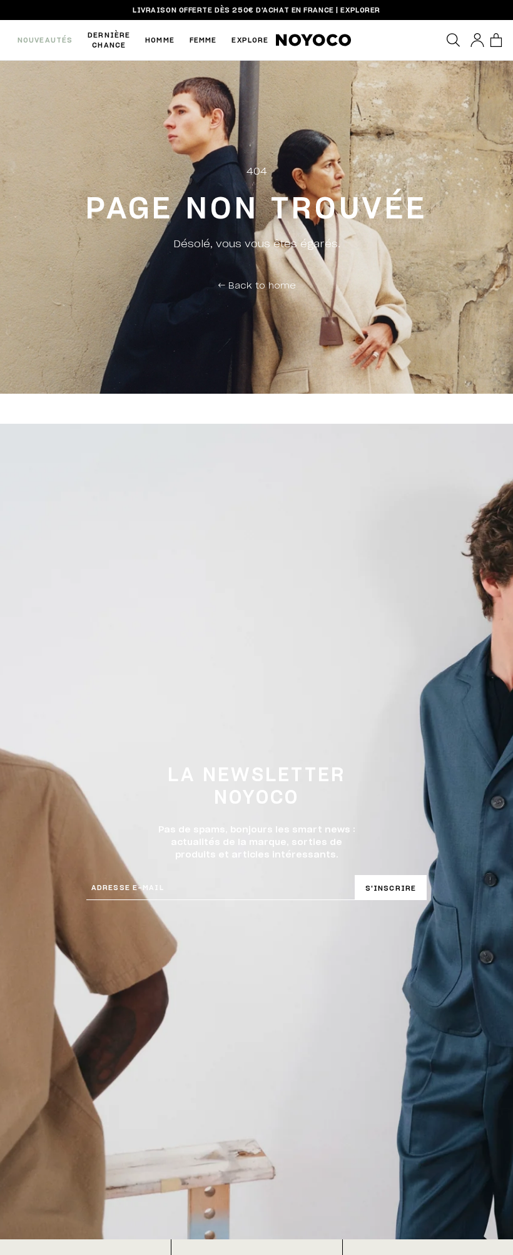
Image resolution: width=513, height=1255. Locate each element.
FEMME (203, 39)
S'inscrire (390, 888)
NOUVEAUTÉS (45, 39)
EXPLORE (249, 39)
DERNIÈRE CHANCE (109, 39)
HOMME (160, 39)
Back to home (257, 285)
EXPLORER (360, 9)
